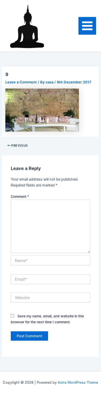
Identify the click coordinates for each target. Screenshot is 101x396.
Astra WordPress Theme (78, 382)
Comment (20, 196)
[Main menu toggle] (87, 26)
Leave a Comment (21, 82)
